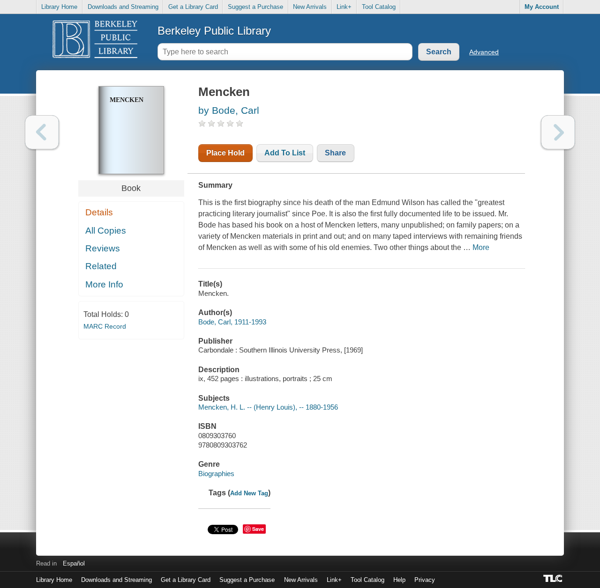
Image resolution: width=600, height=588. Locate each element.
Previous (42, 132)
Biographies (216, 474)
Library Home (59, 6)
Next (558, 132)
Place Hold (225, 153)
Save (258, 528)
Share (335, 153)
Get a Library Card (193, 6)
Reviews (102, 248)
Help (399, 579)
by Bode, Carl (228, 110)
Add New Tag (249, 493)
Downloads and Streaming (123, 6)
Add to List (284, 153)
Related (101, 266)
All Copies (105, 230)
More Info (104, 284)
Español (74, 563)
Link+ (344, 6)
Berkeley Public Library (214, 30)
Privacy (424, 579)
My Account (542, 6)
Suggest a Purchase (255, 6)
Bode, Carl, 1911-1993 (232, 322)
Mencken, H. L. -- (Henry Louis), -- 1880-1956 (268, 407)
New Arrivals (310, 6)
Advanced (484, 52)
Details (99, 212)
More (480, 247)
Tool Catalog (379, 6)
